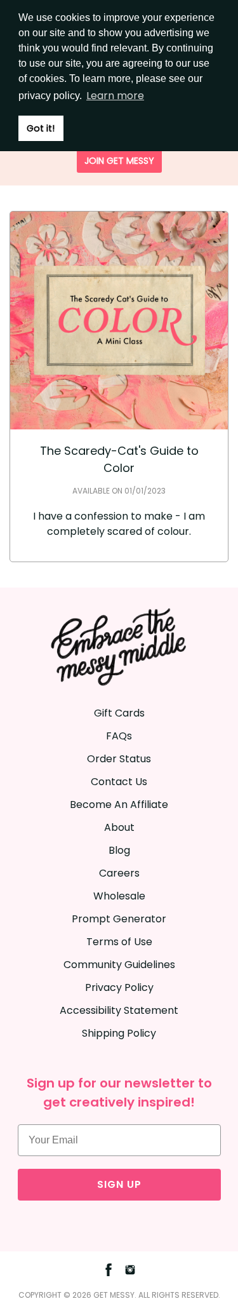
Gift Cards (119, 713)
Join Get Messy (119, 160)
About (119, 827)
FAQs (119, 736)
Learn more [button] (115, 95)
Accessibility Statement (119, 1010)
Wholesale (119, 896)
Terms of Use (119, 941)
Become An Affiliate (119, 804)
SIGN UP (119, 1184)
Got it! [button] (41, 128)
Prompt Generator (119, 919)
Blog (119, 850)
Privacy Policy (119, 987)
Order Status (119, 758)
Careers (119, 873)
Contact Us (119, 781)
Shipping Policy (119, 1033)
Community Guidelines (119, 964)
